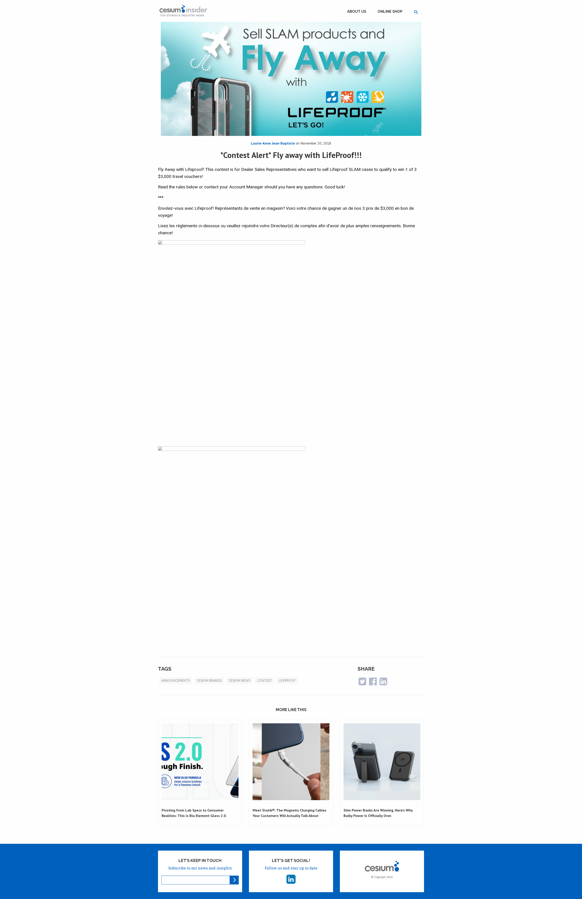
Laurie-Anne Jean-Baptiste (273, 143)
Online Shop (390, 11)
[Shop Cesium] (382, 862)
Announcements (175, 680)
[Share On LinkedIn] (383, 683)
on (313, 143)
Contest (264, 680)
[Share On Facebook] (373, 683)
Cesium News (239, 680)
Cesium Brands (209, 680)
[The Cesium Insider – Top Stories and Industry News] (183, 10)
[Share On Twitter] (362, 683)
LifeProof (287, 680)
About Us (356, 11)
